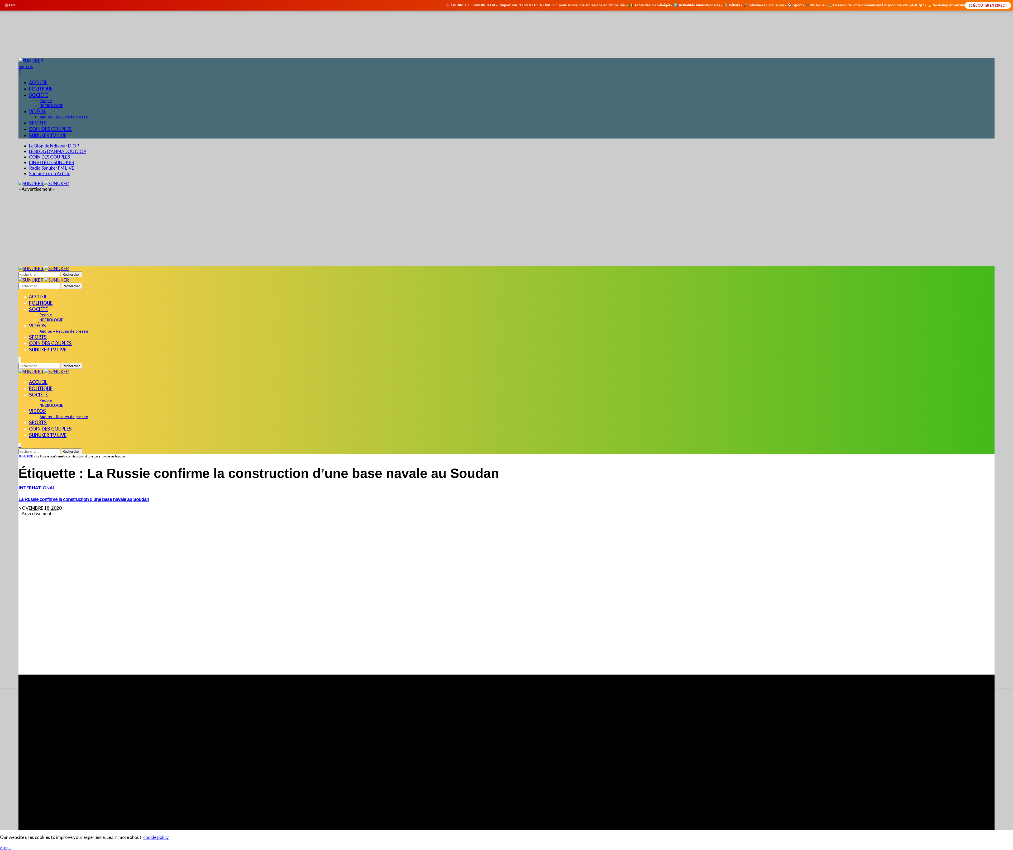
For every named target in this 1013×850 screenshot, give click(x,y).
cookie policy (156, 837)
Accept (5, 848)
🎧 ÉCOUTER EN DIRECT (988, 5)
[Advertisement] (176, 595)
